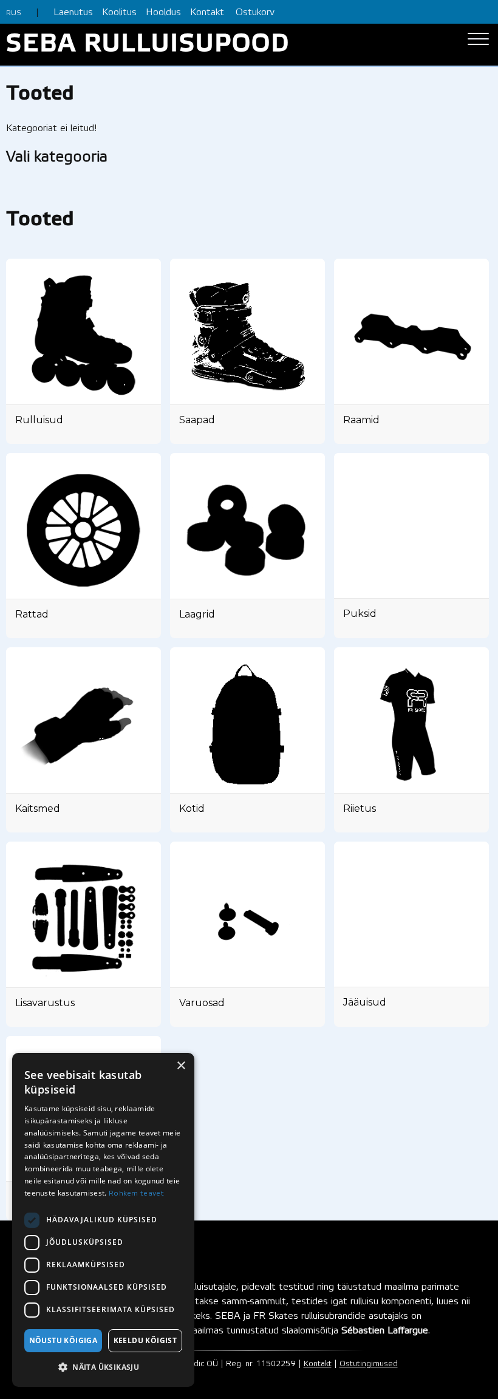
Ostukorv (255, 12)
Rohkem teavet (136, 1193)
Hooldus (163, 12)
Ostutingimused (368, 1364)
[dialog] (103, 1220)
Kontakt (207, 12)
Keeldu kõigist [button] (145, 1340)
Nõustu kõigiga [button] (63, 1340)
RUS (13, 13)
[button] (103, 1367)
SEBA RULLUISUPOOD (148, 44)
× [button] (180, 1066)
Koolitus (119, 12)
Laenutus (73, 12)
